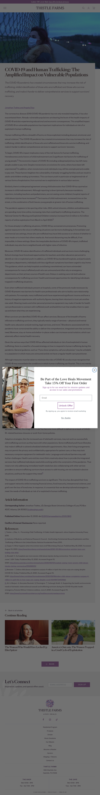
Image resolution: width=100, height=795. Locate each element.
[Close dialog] (94, 370)
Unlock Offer (66, 405)
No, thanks (65, 418)
